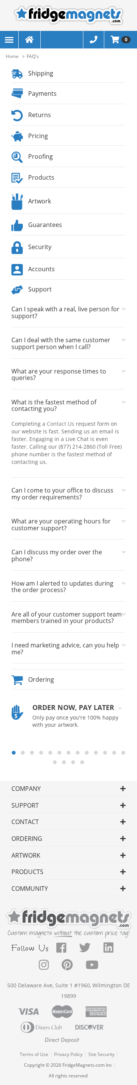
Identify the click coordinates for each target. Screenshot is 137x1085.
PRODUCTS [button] (27, 872)
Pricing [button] (37, 136)
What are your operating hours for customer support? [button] (61, 524)
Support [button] (39, 289)
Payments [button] (42, 93)
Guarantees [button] (44, 225)
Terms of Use (34, 1054)
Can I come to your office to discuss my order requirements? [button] (62, 493)
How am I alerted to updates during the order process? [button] (62, 586)
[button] (13, 753)
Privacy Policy (68, 1054)
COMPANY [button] (26, 788)
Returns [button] (39, 115)
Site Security (101, 1054)
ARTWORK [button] (25, 855)
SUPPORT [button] (25, 805)
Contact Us (60, 423)
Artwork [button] (39, 201)
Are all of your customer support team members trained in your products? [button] (66, 617)
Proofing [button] (40, 156)
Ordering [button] (40, 679)
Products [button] (40, 178)
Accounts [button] (41, 269)
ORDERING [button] (26, 838)
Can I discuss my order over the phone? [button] (56, 555)
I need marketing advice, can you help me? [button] (65, 648)
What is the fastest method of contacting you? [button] (53, 405)
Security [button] (39, 247)
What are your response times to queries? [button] (58, 374)
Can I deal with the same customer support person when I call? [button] (60, 343)
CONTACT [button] (25, 822)
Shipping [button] (40, 73)
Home (12, 56)
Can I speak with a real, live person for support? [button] (65, 312)
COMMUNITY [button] (29, 888)
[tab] (68, 377)
